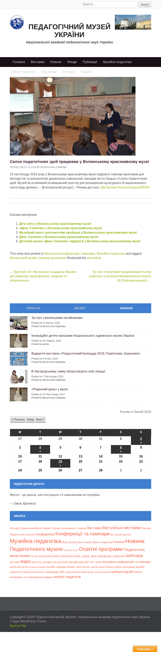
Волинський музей (23, 258)
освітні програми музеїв (129, 566)
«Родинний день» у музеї (49, 389)
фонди (90, 572)
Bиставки (94, 528)
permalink (94, 258)
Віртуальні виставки (121, 527)
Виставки (37, 62)
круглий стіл (86, 561)
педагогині (16, 572)
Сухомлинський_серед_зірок (78, 556)
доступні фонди (68, 561)
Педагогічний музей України (69, 31)
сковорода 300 (54, 572)
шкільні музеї (122, 571)
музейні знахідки (56, 566)
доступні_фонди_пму (44, 562)
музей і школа (90, 567)
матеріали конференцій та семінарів (126, 561)
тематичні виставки (75, 572)
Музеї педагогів (103, 542)
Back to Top (18, 625)
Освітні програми (101, 549)
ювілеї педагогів (67, 577)
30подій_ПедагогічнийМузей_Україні (30, 528)
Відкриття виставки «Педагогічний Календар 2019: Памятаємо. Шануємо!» (85, 353)
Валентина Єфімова (54, 167)
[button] (18, 419)
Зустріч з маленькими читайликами (56, 317)
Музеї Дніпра (69, 542)
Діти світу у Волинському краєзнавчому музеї (55, 223)
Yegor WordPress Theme (29, 621)
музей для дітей (19, 567)
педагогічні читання (33, 572)
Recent (79, 308)
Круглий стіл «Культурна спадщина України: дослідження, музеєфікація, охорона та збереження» (43, 276)
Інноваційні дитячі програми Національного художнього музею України (82, 335)
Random (126, 308)
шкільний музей (102, 572)
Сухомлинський (49, 556)
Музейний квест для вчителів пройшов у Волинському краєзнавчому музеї (78, 232)
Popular (33, 308)
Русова (34, 556)
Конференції (45, 534)
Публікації (90, 62)
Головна (19, 62)
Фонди (72, 62)
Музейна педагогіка (117, 62)
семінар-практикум (52, 258)
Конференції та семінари (82, 533)
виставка (15, 562)
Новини (55, 62)
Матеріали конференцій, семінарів (69, 253)
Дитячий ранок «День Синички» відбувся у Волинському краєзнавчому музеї (80, 241)
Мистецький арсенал (120, 534)
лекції (98, 562)
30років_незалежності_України (69, 528)
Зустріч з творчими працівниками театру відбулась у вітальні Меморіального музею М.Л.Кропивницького (120, 276)
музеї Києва (106, 566)
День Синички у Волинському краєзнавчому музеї (58, 237)
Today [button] (30, 419)
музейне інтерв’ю (37, 567)
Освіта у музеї (71, 550)
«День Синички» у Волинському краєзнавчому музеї (60, 228)
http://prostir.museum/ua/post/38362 (125, 187)
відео (25, 561)
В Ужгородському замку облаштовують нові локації (68, 371)
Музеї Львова (84, 542)
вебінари (134, 555)
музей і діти (74, 566)
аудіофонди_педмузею (111, 556)
